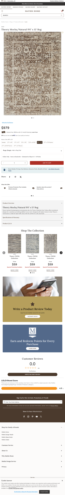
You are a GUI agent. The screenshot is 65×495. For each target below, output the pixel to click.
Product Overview (8, 203)
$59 (14, 264)
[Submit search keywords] (61, 15)
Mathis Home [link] (6, 7)
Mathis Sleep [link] (30, 7)
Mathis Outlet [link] (42, 7)
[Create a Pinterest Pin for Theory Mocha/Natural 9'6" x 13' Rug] (15, 177)
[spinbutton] (14, 163)
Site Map (32, 477)
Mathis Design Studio (7, 434)
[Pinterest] (32, 416)
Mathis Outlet (5, 440)
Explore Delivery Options (57, 1)
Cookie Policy (12, 488)
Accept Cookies (44, 492)
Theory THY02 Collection (32, 257)
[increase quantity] (25, 163)
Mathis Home (5, 432)
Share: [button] (3, 177)
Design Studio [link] (18, 7)
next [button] (61, 252)
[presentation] (33, 195)
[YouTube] (36, 416)
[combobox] (32, 15)
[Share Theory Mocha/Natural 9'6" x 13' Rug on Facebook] (9, 177)
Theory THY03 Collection (50, 257)
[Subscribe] (61, 402)
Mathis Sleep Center (7, 437)
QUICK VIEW (14, 270)
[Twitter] (41, 416)
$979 (5, 128)
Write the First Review (7, 122)
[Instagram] (28, 416)
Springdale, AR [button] (11, 1)
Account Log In (32, 316)
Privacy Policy (54, 405)
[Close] (62, 480)
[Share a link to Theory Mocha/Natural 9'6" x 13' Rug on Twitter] (20, 177)
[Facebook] (24, 416)
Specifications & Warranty (11, 217)
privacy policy (19, 488)
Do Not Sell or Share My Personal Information (26, 492)
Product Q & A (7, 223)
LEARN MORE (32, 348)
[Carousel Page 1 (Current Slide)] (31, 195)
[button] (2, 11)
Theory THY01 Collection (15, 257)
